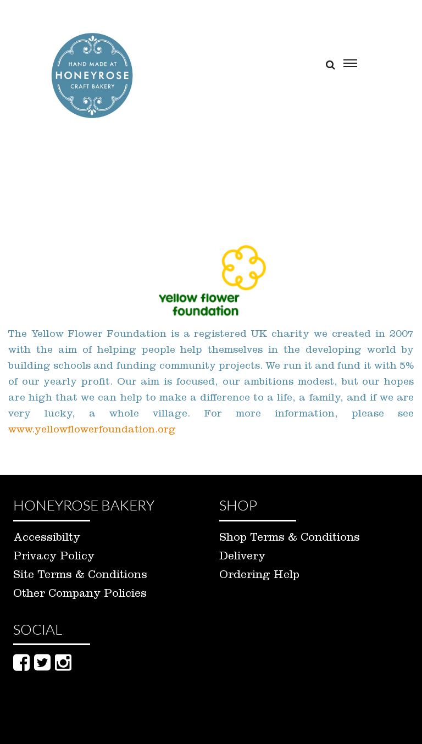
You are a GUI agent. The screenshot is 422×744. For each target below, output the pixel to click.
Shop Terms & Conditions (289, 539)
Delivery (242, 557)
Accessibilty (46, 539)
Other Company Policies (80, 595)
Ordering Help (259, 576)
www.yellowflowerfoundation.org (92, 431)
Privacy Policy (54, 557)
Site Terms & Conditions (80, 576)
